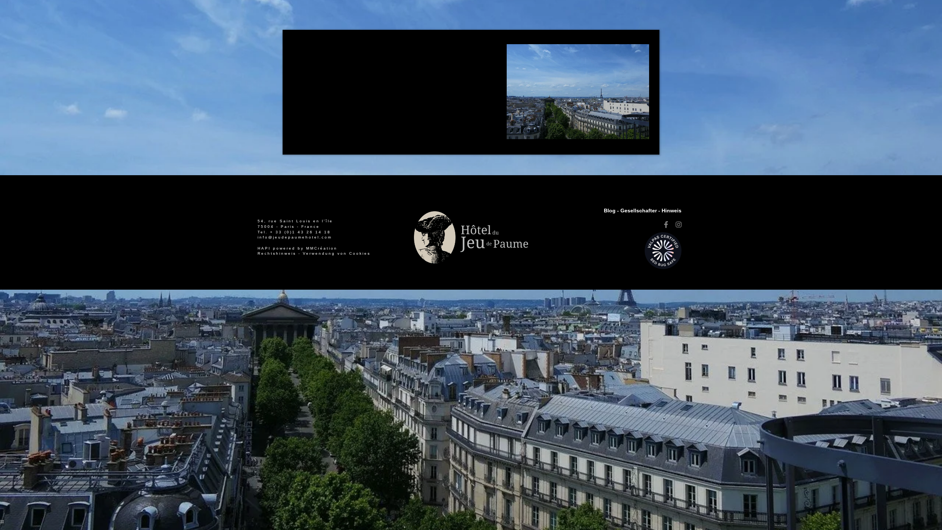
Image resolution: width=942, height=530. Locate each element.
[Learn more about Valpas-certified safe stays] (663, 250)
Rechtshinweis (277, 253)
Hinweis (671, 210)
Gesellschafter (638, 210)
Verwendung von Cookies (337, 253)
